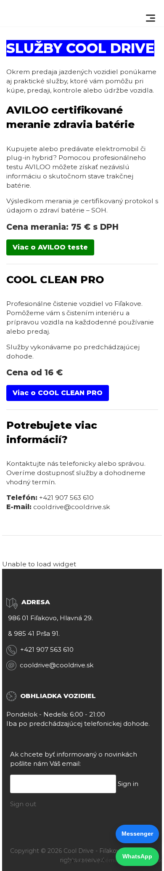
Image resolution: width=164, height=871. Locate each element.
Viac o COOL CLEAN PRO (58, 393)
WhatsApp (137, 856)
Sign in (128, 784)
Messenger (137, 833)
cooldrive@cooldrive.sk (71, 507)
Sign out (23, 804)
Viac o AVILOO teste (50, 247)
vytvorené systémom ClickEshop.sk (114, 860)
